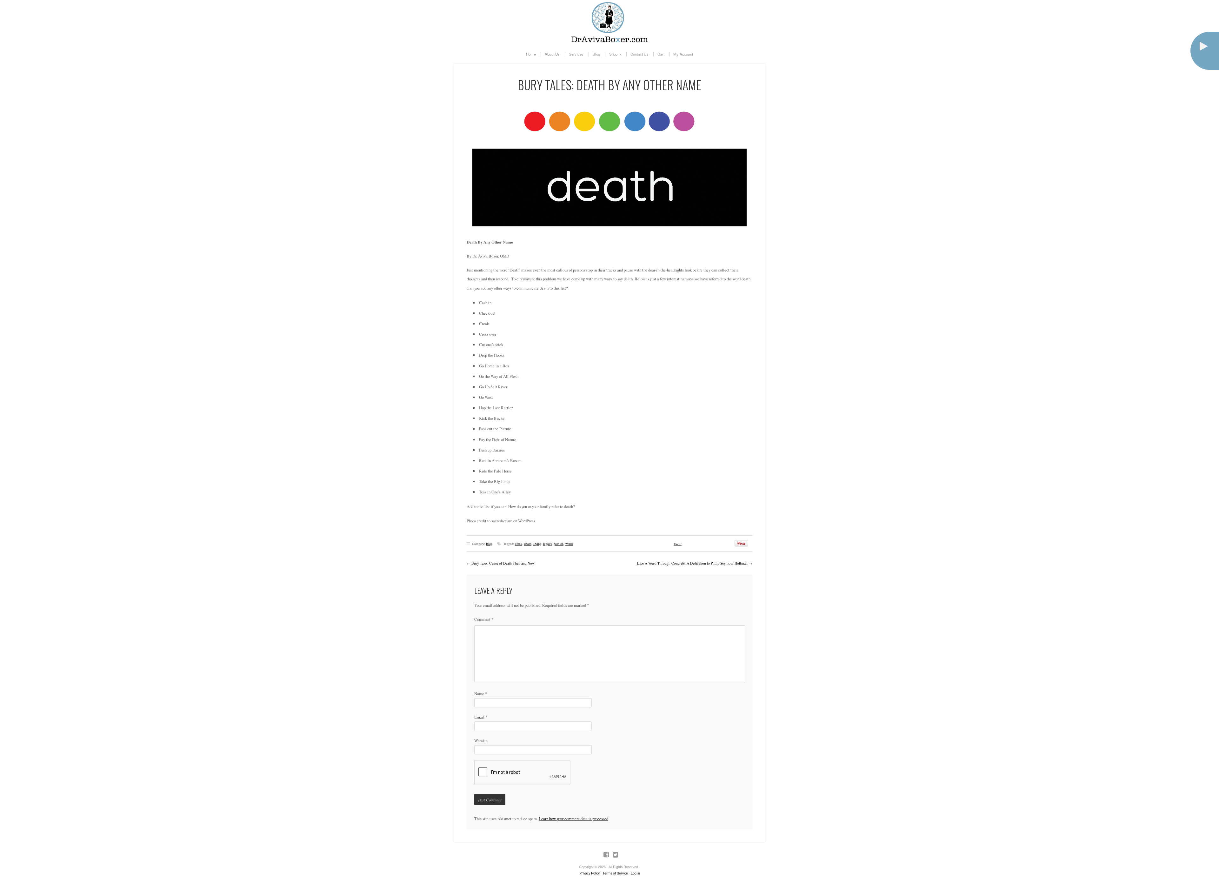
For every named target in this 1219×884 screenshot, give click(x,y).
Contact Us (639, 54)
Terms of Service (615, 873)
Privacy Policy (589, 873)
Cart (660, 54)
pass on (558, 543)
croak (518, 543)
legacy (547, 543)
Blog (596, 54)
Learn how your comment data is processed (573, 818)
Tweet (678, 544)
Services (576, 54)
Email (480, 717)
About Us (552, 54)
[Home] (609, 22)
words (569, 543)
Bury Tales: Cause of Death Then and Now (503, 563)
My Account (683, 54)
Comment (483, 619)
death (527, 543)
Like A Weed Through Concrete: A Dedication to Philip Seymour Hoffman (692, 563)
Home (531, 54)
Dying (537, 543)
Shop (611, 54)
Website (481, 740)
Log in (635, 873)
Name (480, 693)
